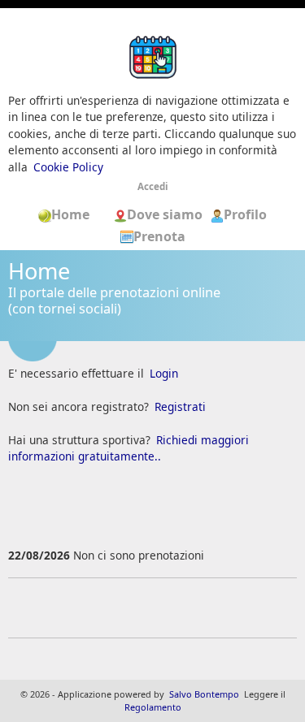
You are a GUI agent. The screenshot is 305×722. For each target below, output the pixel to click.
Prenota (159, 236)
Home (75, 214)
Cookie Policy (68, 167)
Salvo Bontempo (204, 694)
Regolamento (152, 707)
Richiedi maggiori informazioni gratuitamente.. (128, 448)
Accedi (152, 186)
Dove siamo (166, 214)
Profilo (245, 214)
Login (164, 373)
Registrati (180, 406)
